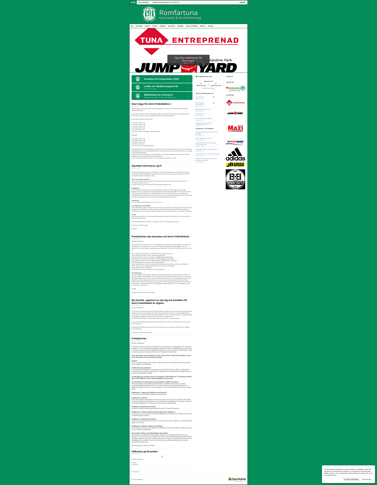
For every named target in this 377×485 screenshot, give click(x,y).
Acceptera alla (366, 479)
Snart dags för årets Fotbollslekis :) (151, 103)
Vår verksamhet (143, 2)
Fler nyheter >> (136, 472)
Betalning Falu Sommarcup (202, 109)
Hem (133, 2)
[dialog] (348, 474)
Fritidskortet (139, 338)
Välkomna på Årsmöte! (144, 451)
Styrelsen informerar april (146, 165)
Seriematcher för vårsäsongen (203, 118)
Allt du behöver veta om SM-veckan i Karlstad (207, 154)
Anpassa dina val (329, 479)
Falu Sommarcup (199, 114)
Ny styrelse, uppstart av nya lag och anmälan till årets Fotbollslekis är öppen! (159, 301)
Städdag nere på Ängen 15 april (203, 123)
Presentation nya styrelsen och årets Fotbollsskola (160, 236)
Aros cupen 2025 (199, 97)
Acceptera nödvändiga (351, 479)
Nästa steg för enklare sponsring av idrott (206, 149)
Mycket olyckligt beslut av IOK (203, 138)
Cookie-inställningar (137, 479)
